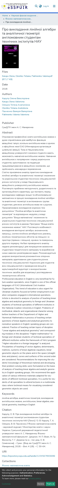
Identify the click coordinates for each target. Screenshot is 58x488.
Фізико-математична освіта (18, 18)
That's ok (50, 484)
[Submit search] (36, 6)
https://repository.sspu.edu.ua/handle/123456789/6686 (28, 456)
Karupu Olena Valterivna (13, 101)
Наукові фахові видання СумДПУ (24, 15)
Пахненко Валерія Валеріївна (17, 111)
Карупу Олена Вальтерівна (15, 98)
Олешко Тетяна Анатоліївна (16, 104)
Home (5, 15)
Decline (40, 484)
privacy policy (34, 478)
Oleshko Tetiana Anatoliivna (15, 108)
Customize (6, 484)
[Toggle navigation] (54, 6)
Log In (46, 6)
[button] (40, 6)
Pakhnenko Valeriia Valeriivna (15, 114)
